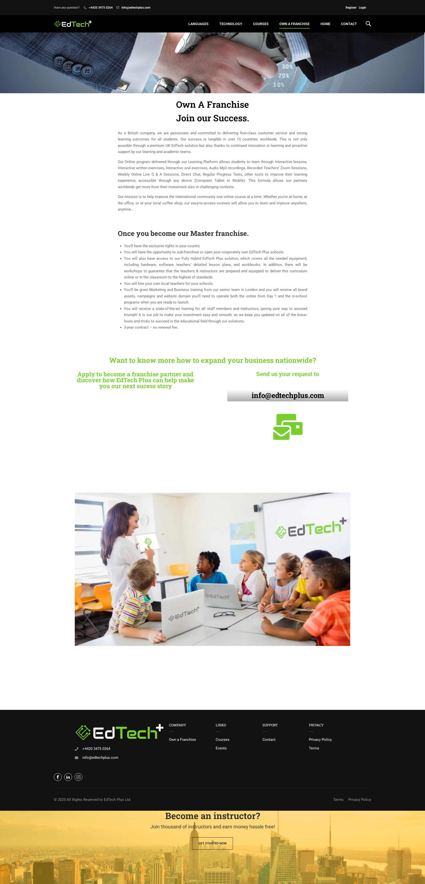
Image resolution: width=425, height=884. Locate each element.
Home (325, 24)
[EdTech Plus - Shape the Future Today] (73, 24)
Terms (314, 748)
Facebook (58, 777)
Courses (222, 739)
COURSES (261, 24)
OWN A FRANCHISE (294, 24)
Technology (230, 24)
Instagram (78, 777)
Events (221, 748)
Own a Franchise (182, 739)
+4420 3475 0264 (101, 7)
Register (351, 7)
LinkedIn (68, 777)
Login (362, 7)
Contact (349, 24)
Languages (198, 24)
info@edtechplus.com (135, 7)
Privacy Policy (320, 739)
